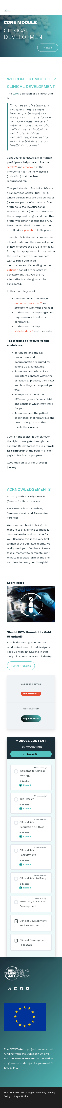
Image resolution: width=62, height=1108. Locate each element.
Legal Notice (21, 1096)
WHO (16, 93)
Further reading (21, 665)
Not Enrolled (31, 693)
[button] (56, 11)
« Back (47, 47)
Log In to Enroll (31, 718)
